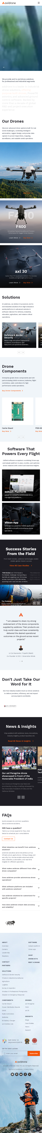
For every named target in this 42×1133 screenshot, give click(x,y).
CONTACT (5, 962)
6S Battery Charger (8, 1021)
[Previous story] (34, 603)
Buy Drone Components (11, 391)
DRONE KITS (33, 959)
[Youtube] (21, 1074)
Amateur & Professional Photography (14, 991)
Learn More (13, 193)
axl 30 (27, 1010)
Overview (5, 946)
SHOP (30, 955)
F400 (27, 1007)
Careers (5, 949)
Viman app (32, 949)
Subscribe (34, 1053)
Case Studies (29, 1023)
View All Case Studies (19, 565)
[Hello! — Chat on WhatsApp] (38, 1128)
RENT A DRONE (34, 962)
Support (28, 1030)
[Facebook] (25, 1074)
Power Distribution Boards (11, 1007)
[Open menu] (39, 3)
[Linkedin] (16, 1074)
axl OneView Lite (7, 1024)
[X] (29, 1074)
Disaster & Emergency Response (13, 995)
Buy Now (26, 193)
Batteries (5, 1017)
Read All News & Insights (19, 741)
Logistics (5, 985)
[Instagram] (12, 1074)
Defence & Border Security (11, 975)
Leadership (6, 953)
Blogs (27, 1020)
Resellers (5, 956)
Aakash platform (34, 946)
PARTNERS (6, 965)
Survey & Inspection (8, 988)
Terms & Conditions (15, 1069)
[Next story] (38, 603)
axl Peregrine (29, 1004)
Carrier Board (6, 1004)
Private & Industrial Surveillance (12, 978)
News (27, 1027)
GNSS (4, 1010)
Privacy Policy (28, 1069)
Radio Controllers (8, 1014)
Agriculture (5, 981)
